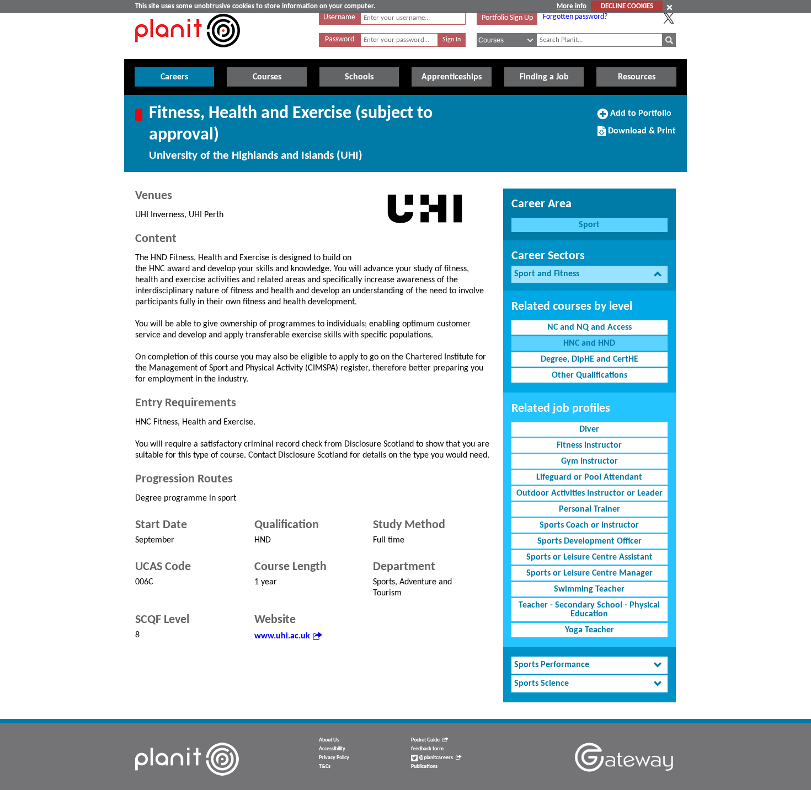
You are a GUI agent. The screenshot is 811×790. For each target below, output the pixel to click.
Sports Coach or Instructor (589, 525)
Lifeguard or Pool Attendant (589, 477)
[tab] (589, 274)
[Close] (669, 7)
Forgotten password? (575, 17)
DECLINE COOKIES (627, 6)
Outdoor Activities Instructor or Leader (589, 493)
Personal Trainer (589, 509)
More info (571, 6)
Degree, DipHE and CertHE (589, 359)
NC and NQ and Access (589, 327)
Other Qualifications (589, 375)
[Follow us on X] (668, 18)
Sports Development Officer (589, 541)
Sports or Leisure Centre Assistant (589, 557)
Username (339, 17)
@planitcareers (435, 757)
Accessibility (332, 748)
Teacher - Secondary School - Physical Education (589, 610)
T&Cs (324, 766)
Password (339, 39)
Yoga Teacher (589, 630)
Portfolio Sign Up (507, 18)
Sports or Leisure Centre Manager (589, 573)
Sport (589, 225)
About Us (329, 740)
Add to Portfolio (639, 117)
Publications (424, 766)
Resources (636, 77)
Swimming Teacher (589, 589)
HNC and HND (589, 343)
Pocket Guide (425, 740)
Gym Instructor (589, 461)
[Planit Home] (187, 53)
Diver (589, 429)
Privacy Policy (334, 757)
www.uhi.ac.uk (282, 636)
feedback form (427, 748)
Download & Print (640, 135)
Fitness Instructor (589, 445)
